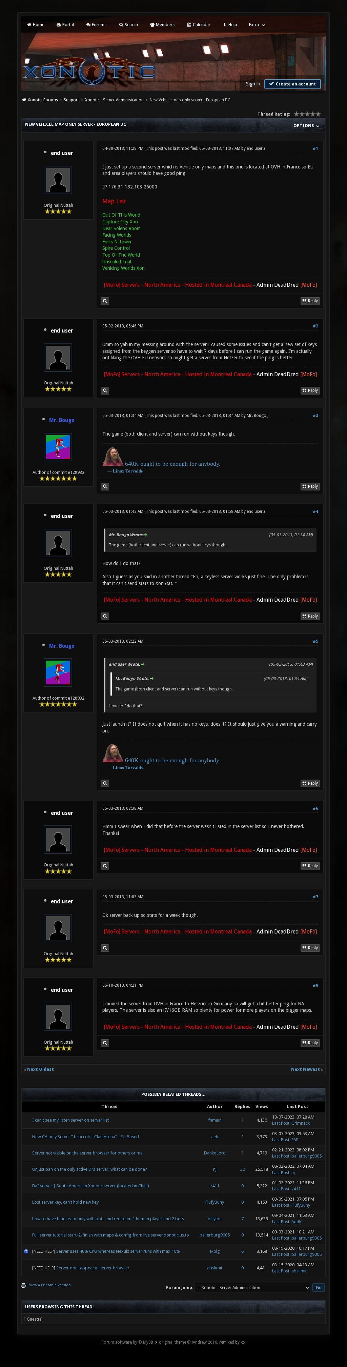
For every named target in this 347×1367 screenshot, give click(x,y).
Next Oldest (40, 1069)
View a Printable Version (50, 1285)
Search (131, 24)
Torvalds (134, 471)
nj (215, 1169)
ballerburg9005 (306, 1156)
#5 (315, 641)
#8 (315, 985)
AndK (296, 1221)
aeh (214, 1136)
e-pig (214, 1251)
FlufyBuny (214, 1202)
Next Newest (305, 1069)
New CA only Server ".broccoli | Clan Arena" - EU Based (85, 1136)
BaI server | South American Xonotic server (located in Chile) (90, 1185)
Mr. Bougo (256, 415)
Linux (118, 471)
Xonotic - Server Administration (114, 100)
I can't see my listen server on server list (70, 1120)
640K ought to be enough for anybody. (173, 463)
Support (71, 100)
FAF (294, 1139)
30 (242, 1169)
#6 (315, 808)
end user (62, 153)
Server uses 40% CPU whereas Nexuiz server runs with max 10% (118, 1251)
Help (232, 24)
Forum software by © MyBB (127, 1342)
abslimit (214, 1267)
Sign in (253, 83)
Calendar (201, 24)
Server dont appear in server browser (92, 1267)
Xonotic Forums (43, 100)
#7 (315, 896)
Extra (254, 24)
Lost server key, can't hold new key (65, 1202)
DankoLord (215, 1152)
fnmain (215, 1120)
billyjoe (215, 1218)
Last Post (280, 1123)
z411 (214, 1185)
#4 (315, 511)
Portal (67, 24)
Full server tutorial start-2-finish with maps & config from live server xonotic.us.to (110, 1235)
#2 (315, 326)
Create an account (295, 84)
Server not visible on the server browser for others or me (87, 1152)
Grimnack (300, 1123)
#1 (315, 148)
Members (165, 24)
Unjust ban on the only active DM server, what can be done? (89, 1169)
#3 (315, 415)
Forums (98, 24)
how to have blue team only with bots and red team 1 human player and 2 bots (108, 1218)
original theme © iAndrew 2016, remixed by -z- (202, 1342)
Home (38, 24)
